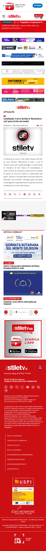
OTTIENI (37, 5)
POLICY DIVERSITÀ (14, 450)
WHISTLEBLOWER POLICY (17, 464)
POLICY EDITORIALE (14, 436)
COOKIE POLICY (13, 469)
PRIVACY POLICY (13, 445)
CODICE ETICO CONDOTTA (17, 440)
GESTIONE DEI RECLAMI (16, 459)
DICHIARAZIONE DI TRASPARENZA (20, 455)
